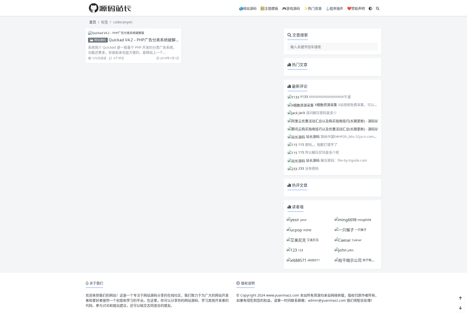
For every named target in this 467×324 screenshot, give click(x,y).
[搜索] (377, 8)
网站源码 (99, 40)
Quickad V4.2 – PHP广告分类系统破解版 (144, 40)
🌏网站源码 (248, 8)
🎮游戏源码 (291, 8)
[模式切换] (370, 8)
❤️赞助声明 (356, 8)
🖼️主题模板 (269, 8)
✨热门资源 (313, 8)
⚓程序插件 (334, 8)
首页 (92, 22)
